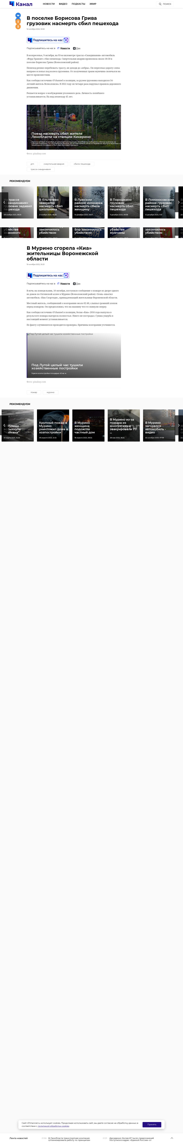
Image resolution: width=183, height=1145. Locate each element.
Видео (63, 4)
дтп (32, 164)
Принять (151, 1124)
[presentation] (4, 202)
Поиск (167, 4)
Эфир (92, 4)
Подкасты (78, 4)
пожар (34, 392)
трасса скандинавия (41, 169)
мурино (50, 392)
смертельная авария (54, 164)
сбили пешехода (82, 164)
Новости (49, 4)
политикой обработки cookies (53, 1126)
